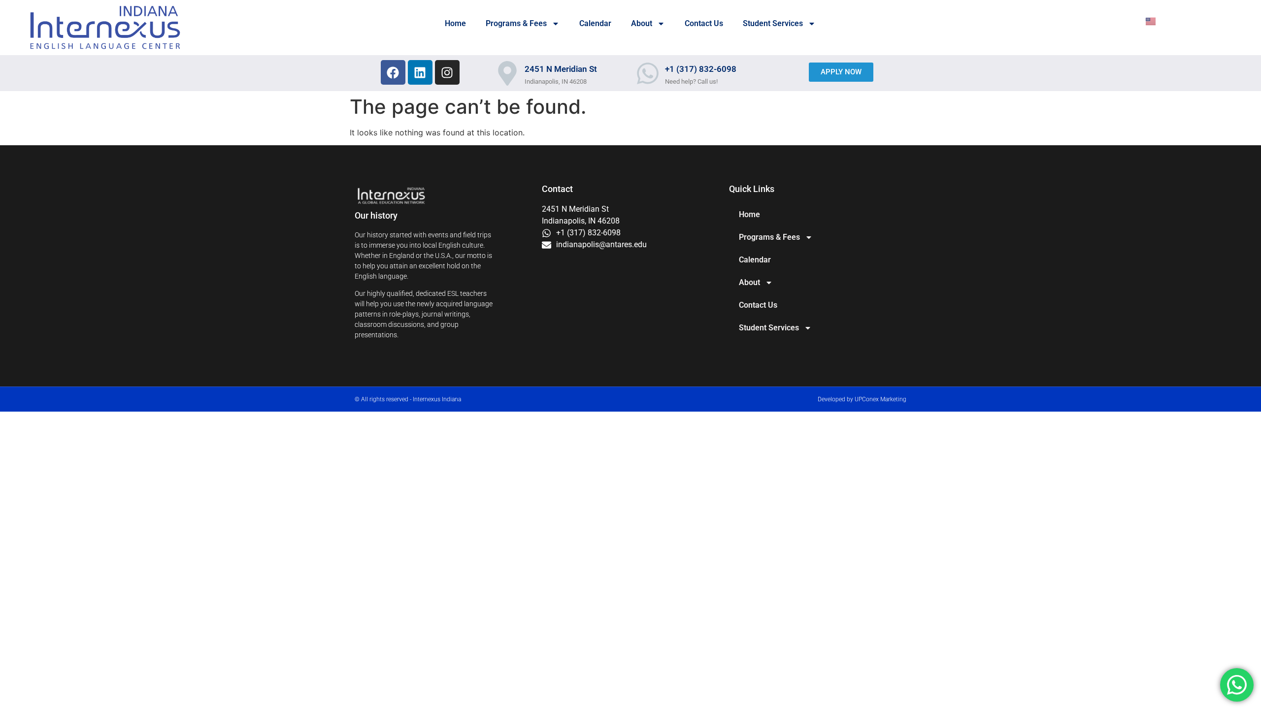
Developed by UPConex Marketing (862, 399)
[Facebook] (393, 72)
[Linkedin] (420, 72)
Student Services (773, 23)
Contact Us (704, 23)
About (641, 23)
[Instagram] (447, 72)
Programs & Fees (516, 23)
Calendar (595, 23)
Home (455, 23)
